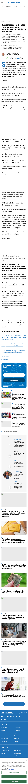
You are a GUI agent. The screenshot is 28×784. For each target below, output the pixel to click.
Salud (2, 735)
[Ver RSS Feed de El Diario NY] (4, 719)
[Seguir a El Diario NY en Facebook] (1, 716)
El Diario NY (3, 21)
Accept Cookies (14, 781)
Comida (16, 735)
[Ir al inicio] (7, 712)
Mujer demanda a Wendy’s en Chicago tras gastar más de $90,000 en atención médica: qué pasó (19, 444)
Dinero (9, 21)
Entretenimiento (5, 733)
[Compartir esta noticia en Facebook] (10, 58)
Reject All (14, 776)
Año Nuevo (5, 359)
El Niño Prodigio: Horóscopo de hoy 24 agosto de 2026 (19, 453)
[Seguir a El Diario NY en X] (4, 716)
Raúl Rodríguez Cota (13, 53)
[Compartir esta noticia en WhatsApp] (6, 58)
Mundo (3, 730)
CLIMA (3, 756)
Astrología (17, 450)
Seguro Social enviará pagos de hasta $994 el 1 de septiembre (19, 425)
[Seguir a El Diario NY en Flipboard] (19, 716)
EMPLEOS (3, 753)
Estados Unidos (18, 439)
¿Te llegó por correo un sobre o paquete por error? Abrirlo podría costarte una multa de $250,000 (18, 407)
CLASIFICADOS (5, 750)
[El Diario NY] (14, 3)
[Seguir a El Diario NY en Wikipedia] (22, 716)
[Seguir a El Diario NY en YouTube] (10, 716)
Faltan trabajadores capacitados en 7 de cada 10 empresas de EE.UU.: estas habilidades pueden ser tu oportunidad (13, 644)
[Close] (26, 760)
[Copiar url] (21, 58)
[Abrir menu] (2, 3)
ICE (24, 6)
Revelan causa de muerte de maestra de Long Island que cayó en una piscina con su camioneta (19, 465)
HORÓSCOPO (17, 756)
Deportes (16, 733)
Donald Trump (17, 6)
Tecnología (4, 741)
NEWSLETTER (17, 750)
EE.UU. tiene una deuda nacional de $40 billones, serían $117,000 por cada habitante (19, 416)
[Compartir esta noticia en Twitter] (14, 58)
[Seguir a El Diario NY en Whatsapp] (1, 719)
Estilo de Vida (4, 738)
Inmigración (17, 471)
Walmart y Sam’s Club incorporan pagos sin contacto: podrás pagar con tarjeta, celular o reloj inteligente (19, 397)
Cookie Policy (11, 769)
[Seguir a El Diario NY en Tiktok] (13, 716)
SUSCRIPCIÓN (17, 753)
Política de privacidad (7, 385)
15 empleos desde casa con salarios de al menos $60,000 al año (13, 696)
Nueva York (17, 460)
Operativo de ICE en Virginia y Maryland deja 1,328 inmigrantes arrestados (18, 475)
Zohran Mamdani (6, 6)
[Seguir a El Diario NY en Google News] (16, 716)
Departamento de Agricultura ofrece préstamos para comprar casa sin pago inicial (18, 486)
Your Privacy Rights (14, 772)
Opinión (16, 741)
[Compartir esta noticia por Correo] (17, 58)
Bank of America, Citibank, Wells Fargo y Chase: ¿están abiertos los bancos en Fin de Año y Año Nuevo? (13, 337)
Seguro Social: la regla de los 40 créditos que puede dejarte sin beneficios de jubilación (12, 670)
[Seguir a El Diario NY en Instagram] (7, 716)
